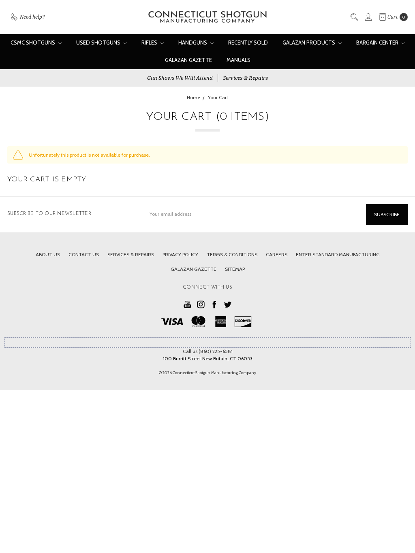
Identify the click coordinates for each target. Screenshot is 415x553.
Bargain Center (378, 42)
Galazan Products (309, 42)
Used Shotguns (99, 42)
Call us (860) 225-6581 (208, 351)
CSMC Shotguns (33, 42)
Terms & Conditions (232, 254)
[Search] (353, 17)
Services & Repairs (245, 77)
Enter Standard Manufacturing (338, 254)
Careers (276, 254)
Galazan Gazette (188, 60)
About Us (48, 254)
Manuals (238, 60)
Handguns (193, 42)
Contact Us (83, 254)
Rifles (149, 42)
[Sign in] (368, 17)
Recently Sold (248, 42)
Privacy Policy (180, 254)
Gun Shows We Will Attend (180, 77)
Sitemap (235, 269)
